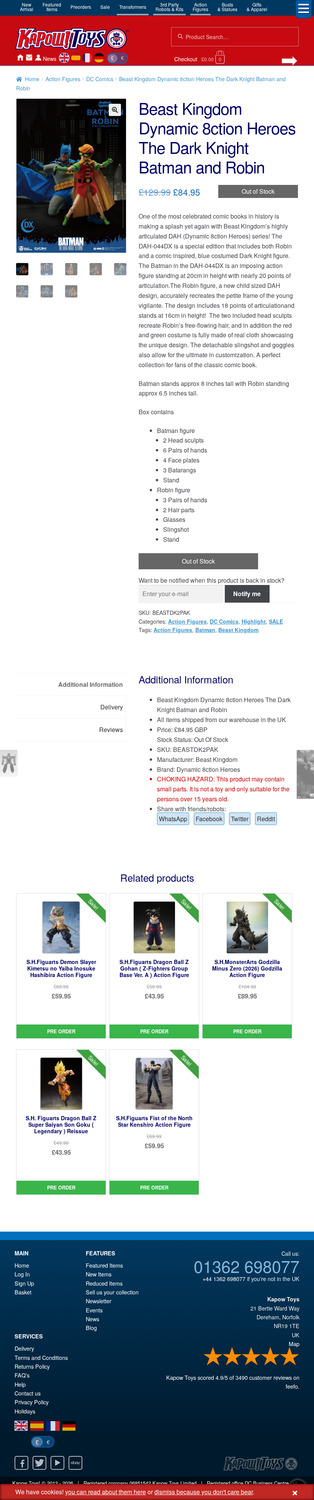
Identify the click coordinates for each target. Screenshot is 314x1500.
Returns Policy (32, 1366)
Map (294, 1344)
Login (38, 57)
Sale (105, 6)
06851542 (140, 1483)
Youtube (57, 1463)
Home (20, 57)
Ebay (75, 1463)
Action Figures (63, 79)
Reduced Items (104, 1283)
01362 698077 (246, 1266)
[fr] (87, 58)
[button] (115, 110)
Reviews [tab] (111, 729)
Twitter (240, 818)
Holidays (25, 1411)
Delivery (24, 1348)
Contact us (28, 1393)
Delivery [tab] (111, 707)
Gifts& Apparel (257, 6)
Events (94, 1310)
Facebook (209, 818)
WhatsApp (173, 818)
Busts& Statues (227, 6)
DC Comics (99, 79)
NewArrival (26, 6)
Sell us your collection (112, 1292)
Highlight (254, 621)
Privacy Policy (32, 1402)
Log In (22, 1274)
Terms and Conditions (41, 1357)
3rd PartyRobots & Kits (169, 6)
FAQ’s (22, 1375)
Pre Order (61, 1031)
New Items (98, 1274)
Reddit (266, 818)
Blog (91, 1328)
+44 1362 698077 (224, 1279)
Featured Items (104, 1265)
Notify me (247, 593)
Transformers (132, 6)
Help (20, 1384)
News (49, 58)
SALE (276, 621)
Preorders (80, 6)
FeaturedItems (52, 6)
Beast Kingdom (238, 630)
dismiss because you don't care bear (203, 1491)
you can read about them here (105, 1491)
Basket (23, 1292)
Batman (205, 630)
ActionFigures (200, 6)
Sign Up (24, 1283)
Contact (29, 57)
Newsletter (98, 1301)
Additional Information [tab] (90, 684)
